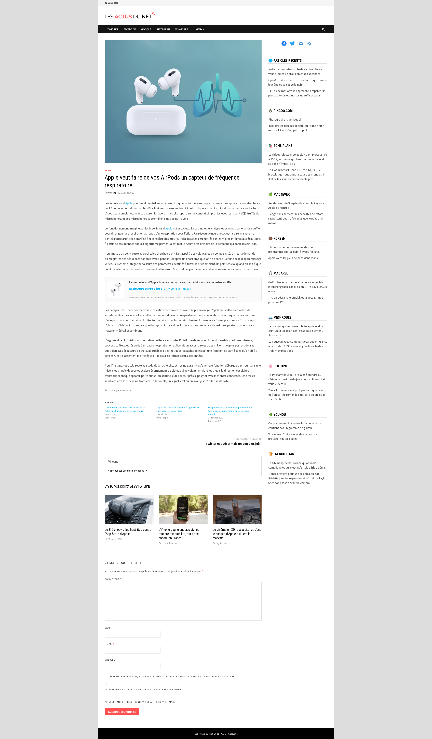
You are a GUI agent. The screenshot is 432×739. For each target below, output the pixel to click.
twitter (112, 29)
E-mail (109, 643)
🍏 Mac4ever (279, 194)
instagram (163, 29)
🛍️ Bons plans (280, 146)
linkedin (199, 29)
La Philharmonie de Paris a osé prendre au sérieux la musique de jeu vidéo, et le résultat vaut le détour (296, 379)
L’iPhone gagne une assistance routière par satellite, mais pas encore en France (179, 534)
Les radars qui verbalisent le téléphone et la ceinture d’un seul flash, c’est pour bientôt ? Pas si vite (295, 330)
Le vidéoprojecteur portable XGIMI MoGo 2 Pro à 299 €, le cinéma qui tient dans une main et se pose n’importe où (297, 159)
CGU (223, 733)
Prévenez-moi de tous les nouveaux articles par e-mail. (140, 701)
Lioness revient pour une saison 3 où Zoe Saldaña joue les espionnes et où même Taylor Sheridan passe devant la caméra (297, 478)
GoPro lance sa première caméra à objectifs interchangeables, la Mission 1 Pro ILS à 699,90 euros (297, 286)
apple (108, 170)
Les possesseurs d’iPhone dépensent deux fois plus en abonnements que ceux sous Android (230, 411)
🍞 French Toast (282, 454)
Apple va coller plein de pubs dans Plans (293, 258)
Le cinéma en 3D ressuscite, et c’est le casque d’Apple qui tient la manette (237, 534)
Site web (110, 659)
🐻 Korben (276, 238)
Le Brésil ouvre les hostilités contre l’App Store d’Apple (128, 532)
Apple (128, 203)
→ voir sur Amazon (179, 289)
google (146, 29)
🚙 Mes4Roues (279, 317)
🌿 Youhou (277, 415)
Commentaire (114, 579)
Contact (233, 733)
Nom (108, 628)
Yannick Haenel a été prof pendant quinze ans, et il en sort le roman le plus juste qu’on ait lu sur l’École (297, 394)
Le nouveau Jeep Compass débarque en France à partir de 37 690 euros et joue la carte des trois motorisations (297, 346)
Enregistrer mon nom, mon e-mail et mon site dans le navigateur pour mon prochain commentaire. (172, 676)
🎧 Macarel (278, 273)
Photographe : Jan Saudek (285, 119)
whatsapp (181, 29)
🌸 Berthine (278, 366)
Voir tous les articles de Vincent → (127, 470)
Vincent (112, 192)
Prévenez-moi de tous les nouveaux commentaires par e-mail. (143, 689)
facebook (130, 29)
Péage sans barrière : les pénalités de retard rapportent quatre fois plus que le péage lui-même (296, 218)
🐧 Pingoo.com (280, 111)
